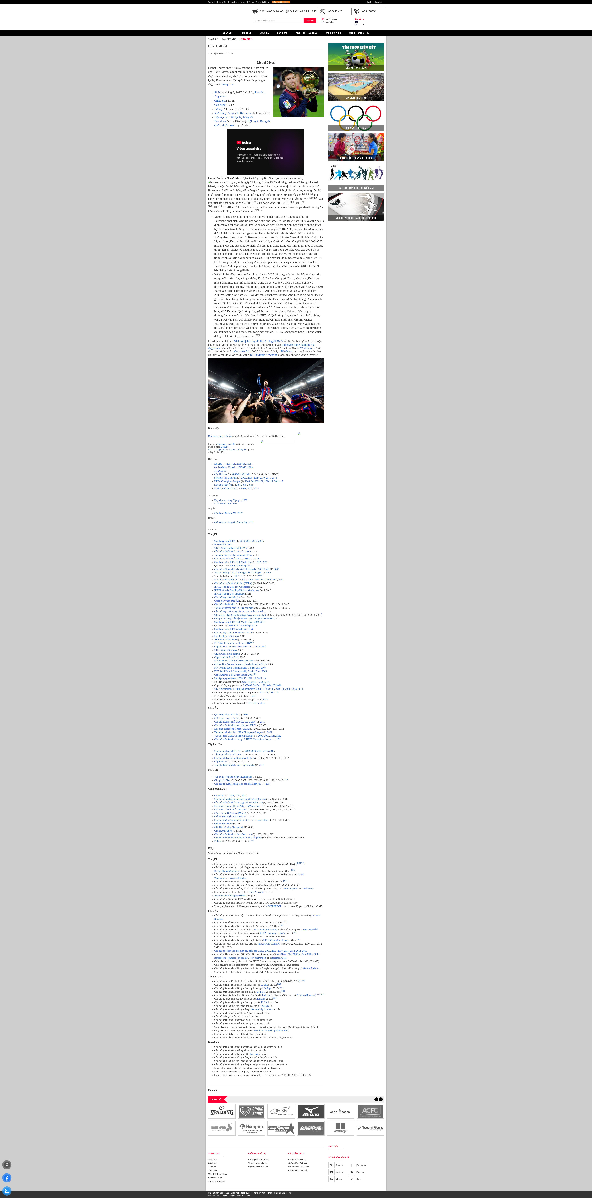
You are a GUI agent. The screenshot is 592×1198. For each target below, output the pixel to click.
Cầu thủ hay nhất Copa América (230, 632)
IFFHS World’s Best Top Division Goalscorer (236, 590)
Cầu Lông (246, 33)
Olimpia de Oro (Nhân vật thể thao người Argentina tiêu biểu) (244, 618)
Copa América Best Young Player (230, 674)
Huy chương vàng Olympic (227, 500)
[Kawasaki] (311, 1128)
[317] (316, 929)
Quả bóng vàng (221, 629)
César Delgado (290, 888)
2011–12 (246, 474)
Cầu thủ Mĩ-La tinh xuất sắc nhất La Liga (234, 758)
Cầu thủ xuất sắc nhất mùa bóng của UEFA (235, 725)
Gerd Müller (307, 929)
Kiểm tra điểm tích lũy (280, 2)
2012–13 (242, 467)
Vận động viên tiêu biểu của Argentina (233, 776)
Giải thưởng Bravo (223, 823)
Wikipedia (227, 84)
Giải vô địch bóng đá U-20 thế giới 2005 (258, 341)
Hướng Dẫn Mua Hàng (237, 2)
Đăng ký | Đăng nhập (374, 2)
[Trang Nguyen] (281, 1128)
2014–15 (278, 481)
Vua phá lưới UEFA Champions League (233, 735)
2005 (243, 477)
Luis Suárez (307, 888)
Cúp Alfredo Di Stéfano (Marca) (230, 813)
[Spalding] (222, 1111)
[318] (298, 939)
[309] (260, 575)
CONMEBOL (274, 906)
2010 (262, 477)
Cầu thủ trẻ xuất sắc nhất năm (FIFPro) (233, 583)
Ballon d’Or (220, 544)
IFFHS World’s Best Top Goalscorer (232, 586)
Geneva (233, 449)
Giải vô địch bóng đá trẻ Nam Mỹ (230, 522)
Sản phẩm (222, 2)
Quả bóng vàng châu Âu (220, 436)
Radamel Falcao (279, 958)
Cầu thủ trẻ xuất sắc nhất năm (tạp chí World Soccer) (240, 799)
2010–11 (232, 467)
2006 (249, 477)
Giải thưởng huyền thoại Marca (229, 816)
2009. (243, 488)
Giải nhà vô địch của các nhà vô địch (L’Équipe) (238, 837)
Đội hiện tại (221, 117)
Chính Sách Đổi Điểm (298, 1163)
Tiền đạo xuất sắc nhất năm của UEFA (233, 555)
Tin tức (251, 2)
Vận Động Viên (333, 33)
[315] (285, 922)
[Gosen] (340, 1111)
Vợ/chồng (220, 113)
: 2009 (256, 622)
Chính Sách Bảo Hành (298, 1167)
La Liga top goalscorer (225, 678)
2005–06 (240, 463)
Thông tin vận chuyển (258, 1163)
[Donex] (222, 1128)
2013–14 (267, 685)
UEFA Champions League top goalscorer (234, 689)
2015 (251, 485)
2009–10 (222, 467)
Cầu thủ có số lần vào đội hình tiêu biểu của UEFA (239, 950)
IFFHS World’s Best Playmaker (229, 593)
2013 (274, 477)
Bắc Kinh (286, 351)
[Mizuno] (311, 1111)
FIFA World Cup (238, 629)
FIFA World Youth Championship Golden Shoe (237, 671)
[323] (321, 994)
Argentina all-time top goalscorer (230, 895)
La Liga (218, 463)
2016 (263, 646)
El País (217, 841)
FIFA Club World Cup (225, 488)
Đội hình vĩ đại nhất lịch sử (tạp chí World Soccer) (238, 806)
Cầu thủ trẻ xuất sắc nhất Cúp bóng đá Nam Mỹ (237, 783)
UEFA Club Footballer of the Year (231, 548)
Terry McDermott (257, 958)
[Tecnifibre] (370, 1128)
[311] (252, 840)
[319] (303, 980)
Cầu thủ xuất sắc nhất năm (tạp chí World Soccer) (238, 802)
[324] (275, 998)
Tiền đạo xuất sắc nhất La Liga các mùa (233, 608)
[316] (281, 925)
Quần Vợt (228, 33)
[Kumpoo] (251, 1128)
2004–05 (231, 463)
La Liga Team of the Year (226, 636)
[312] (302, 863)
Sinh (217, 92)
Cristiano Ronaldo (226, 444)
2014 (250, 629)
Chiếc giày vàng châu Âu (226, 600)
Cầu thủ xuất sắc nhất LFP (227, 751)
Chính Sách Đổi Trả (297, 1159)
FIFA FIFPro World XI (269, 943)
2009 (256, 477)
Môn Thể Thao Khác (306, 33)
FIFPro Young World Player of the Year (233, 660)
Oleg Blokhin (294, 954)
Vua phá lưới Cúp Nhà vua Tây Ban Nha (234, 765)
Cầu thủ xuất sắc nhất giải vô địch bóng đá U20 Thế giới (241, 569)
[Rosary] (340, 1128)
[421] (255, 674)
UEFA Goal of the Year (225, 650)
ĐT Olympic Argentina (263, 354)
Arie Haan (281, 954)
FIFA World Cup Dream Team (229, 643)
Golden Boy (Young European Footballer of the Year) (240, 664)
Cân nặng (220, 104)
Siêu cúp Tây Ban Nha (225, 477)
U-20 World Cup (222, 503)
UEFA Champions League (227, 481)
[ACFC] (370, 1111)
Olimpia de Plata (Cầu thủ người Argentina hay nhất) (240, 615)
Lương (218, 109)
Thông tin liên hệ (263, 2)
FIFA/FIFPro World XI (225, 579)
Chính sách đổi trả (282, 1193)
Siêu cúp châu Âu (223, 485)
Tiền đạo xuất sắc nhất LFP (227, 754)
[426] (252, 642)
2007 (240, 513)
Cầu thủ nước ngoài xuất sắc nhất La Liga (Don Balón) (241, 820)
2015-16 (222, 470)
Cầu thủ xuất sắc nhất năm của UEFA (232, 551)
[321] (281, 987)
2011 (268, 477)
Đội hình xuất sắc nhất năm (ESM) (231, 809)
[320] (279, 984)
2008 (244, 500)
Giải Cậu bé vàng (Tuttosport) (228, 827)
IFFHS (238, 576)
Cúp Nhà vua (220, 474)
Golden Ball (282, 1030)
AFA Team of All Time (225, 639)
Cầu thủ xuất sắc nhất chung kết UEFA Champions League (243, 739)
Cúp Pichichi (220, 761)
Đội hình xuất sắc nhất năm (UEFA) (232, 728)
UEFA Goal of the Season (227, 653)
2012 (254, 541)
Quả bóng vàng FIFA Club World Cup (233, 562)
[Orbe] (281, 1111)
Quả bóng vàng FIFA (224, 541)
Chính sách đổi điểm (217, 1196)
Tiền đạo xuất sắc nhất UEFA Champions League (238, 732)
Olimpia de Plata (222, 780)
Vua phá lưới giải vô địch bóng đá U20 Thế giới (237, 572)
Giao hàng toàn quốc (240, 1193)
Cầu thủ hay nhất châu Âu (227, 597)
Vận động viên (229, 39)
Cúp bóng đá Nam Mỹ (225, 513)
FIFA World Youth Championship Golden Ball (237, 667)
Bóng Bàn (282, 33)
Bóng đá (264, 33)
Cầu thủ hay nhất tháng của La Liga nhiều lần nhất (239, 611)
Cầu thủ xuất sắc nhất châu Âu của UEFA (234, 721)
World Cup (306, 348)
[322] (317, 994)
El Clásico (266, 1002)
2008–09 (236, 474)
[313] (293, 870)
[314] (285, 881)
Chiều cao (220, 100)
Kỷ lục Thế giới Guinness (226, 871)
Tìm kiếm (310, 20)
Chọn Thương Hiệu (359, 33)
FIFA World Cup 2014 (241, 565)
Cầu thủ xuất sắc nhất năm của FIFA (232, 558)
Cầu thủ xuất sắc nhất (224, 604)
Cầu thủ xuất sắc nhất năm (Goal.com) (233, 834)
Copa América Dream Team (228, 646)
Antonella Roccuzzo (240, 113)
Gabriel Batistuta (311, 968)
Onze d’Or (219, 795)
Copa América (242, 351)
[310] (286, 779)
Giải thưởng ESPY (223, 830)
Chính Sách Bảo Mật (297, 1170)
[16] (298, 863)
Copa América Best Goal (226, 657)
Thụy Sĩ (242, 449)
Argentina (221, 449)
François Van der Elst (238, 958)
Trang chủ (212, 2)
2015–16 (265, 682)
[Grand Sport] (251, 1111)
